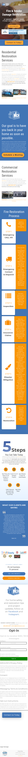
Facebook (13, 611)
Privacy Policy (20, 751)
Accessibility (20, 755)
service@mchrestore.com (18, 625)
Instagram (14, 614)
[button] (22, 4)
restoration (13, 74)
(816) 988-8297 (11, 81)
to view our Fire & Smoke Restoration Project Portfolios (14, 98)
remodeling (16, 78)
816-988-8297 (20, 393)
